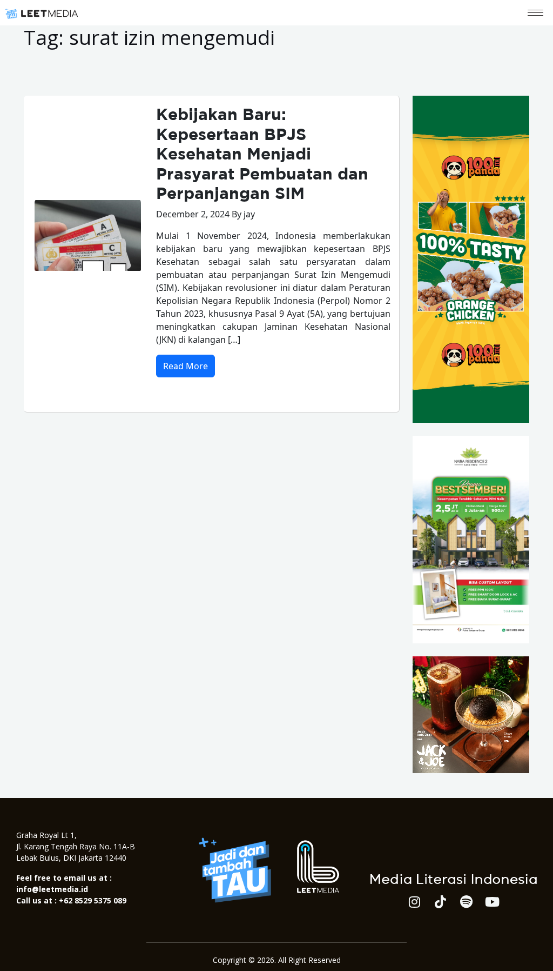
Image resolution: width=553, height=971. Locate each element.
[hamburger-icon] (535, 12)
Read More (185, 366)
